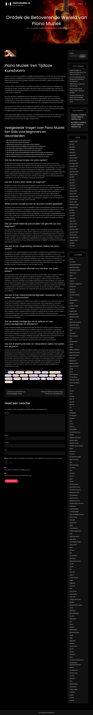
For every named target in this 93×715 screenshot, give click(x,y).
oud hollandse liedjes (75, 542)
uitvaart (72, 667)
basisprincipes (29, 372)
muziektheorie (23, 375)
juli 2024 (72, 210)
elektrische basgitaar (75, 322)
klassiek (72, 434)
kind (71, 421)
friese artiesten (74, 336)
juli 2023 (72, 243)
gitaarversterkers (74, 366)
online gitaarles (74, 528)
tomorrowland (73, 646)
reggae (71, 580)
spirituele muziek (74, 632)
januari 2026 (73, 160)
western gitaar (73, 689)
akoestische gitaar (74, 267)
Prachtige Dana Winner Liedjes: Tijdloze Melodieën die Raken (77, 90)
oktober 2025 (73, 169)
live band (72, 454)
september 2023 (74, 237)
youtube (72, 697)
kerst (71, 410)
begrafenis (72, 292)
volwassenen (73, 686)
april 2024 (72, 218)
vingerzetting (8, 382)
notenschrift (73, 522)
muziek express (74, 484)
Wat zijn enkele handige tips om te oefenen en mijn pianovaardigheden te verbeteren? (29, 154)
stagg (71, 638)
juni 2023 (72, 245)
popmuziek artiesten (75, 561)
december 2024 (74, 196)
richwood (72, 585)
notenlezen (52, 375)
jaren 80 (72, 402)
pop (71, 553)
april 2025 (72, 185)
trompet (72, 651)
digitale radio (73, 311)
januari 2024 (73, 226)
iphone (71, 385)
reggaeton (72, 583)
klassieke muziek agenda (76, 445)
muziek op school (74, 492)
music (71, 478)
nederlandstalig (74, 509)
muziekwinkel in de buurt (77, 503)
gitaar (71, 347)
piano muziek (8, 378)
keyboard (72, 418)
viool (71, 681)
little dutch (73, 451)
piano (71, 547)
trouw (71, 657)
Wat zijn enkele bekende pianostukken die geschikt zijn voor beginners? (26, 146)
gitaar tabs (72, 358)
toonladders (50, 378)
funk (71, 338)
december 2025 (74, 163)
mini (71, 470)
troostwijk (72, 654)
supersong (72, 640)
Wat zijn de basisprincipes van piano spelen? (18, 140)
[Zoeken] (85, 4)
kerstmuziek (73, 415)
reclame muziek (74, 577)
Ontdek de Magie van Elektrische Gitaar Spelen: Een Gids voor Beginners (78, 72)
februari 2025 (73, 191)
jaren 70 (72, 399)
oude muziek (73, 544)
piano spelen (17, 378)
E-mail (7, 442)
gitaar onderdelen (74, 355)
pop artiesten (73, 555)
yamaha (72, 695)
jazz (71, 407)
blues (71, 297)
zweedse (72, 700)
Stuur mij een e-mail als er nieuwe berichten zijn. (18, 475)
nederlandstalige (74, 511)
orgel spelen (73, 539)
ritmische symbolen (34, 378)
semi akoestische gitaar (76, 605)
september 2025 (74, 171)
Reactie (7, 413)
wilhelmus (72, 692)
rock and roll (73, 591)
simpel (71, 607)
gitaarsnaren (73, 360)
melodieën (15, 375)
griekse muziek (74, 374)
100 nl (71, 259)
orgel (71, 533)
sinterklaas (72, 610)
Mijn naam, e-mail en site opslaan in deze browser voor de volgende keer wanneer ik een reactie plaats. (34, 458)
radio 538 (72, 572)
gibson (71, 344)
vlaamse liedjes (74, 684)
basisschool (73, 286)
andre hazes (73, 273)
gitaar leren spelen (75, 352)
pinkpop (72, 550)
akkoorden (11, 372)
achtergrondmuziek (75, 264)
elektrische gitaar (74, 325)
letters (71, 448)
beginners (72, 289)
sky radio (72, 616)
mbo (71, 462)
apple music (73, 278)
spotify (71, 635)
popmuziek (73, 558)
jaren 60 (72, 396)
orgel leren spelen (74, 536)
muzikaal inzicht (33, 375)
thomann (72, 643)
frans (71, 330)
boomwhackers (74, 300)
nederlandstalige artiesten (77, 514)
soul (71, 621)
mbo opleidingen (74, 465)
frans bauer (73, 333)
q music (72, 564)
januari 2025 (73, 193)
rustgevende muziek (75, 599)
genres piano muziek (55, 372)
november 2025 (74, 166)
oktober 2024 (73, 202)
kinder (71, 424)
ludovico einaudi (74, 459)
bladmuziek (37, 372)
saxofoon (72, 602)
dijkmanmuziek (74, 314)
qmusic (72, 566)
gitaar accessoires (74, 349)
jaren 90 (72, 404)
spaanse (72, 627)
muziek (72, 481)
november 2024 (74, 199)
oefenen (59, 375)
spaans (71, 624)
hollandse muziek (74, 380)
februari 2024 (73, 224)
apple (71, 275)
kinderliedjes (73, 429)
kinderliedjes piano (75, 432)
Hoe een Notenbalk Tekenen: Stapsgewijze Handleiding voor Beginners (77, 79)
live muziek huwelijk (75, 456)
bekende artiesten (74, 294)
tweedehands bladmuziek (76, 660)
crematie (72, 308)
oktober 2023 (73, 235)
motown (72, 476)
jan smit (72, 391)
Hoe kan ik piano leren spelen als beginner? (18, 142)
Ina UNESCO (74, 122)
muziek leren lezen (75, 487)
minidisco (72, 473)
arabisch (72, 281)
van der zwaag (73, 673)
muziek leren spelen (75, 489)
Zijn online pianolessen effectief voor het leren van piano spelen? (24, 150)
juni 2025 (72, 180)
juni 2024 (72, 213)
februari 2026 (73, 158)
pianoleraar (25, 378)
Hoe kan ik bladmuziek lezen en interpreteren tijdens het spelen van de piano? (27, 156)
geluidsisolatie (73, 341)
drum (71, 319)
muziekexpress (74, 498)
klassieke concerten (75, 437)
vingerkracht (58, 378)
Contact (80, 4)
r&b (71, 569)
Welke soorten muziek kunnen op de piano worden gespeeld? (23, 144)
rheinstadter (10, 370)
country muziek (74, 305)
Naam (7, 435)
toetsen (43, 378)
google (71, 369)
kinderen (72, 426)
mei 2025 (72, 182)
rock (71, 588)
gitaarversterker (74, 363)
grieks (71, 371)
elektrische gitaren (75, 327)
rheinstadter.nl (21, 3)
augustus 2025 (73, 174)
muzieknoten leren (75, 500)
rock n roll (72, 596)
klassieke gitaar (74, 440)
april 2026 (72, 152)
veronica (72, 675)
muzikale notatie (44, 375)
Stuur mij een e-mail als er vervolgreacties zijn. (17, 470)
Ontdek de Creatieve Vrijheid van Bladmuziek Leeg (78, 117)
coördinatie (45, 372)
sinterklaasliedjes (74, 613)
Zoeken (72, 53)
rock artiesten (73, 594)
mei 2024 (72, 215)
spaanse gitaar (73, 629)
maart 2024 (73, 221)
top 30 (71, 649)
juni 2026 (72, 147)
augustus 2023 (73, 240)
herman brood (73, 377)
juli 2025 (72, 177)
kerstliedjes (73, 413)
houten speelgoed (74, 382)
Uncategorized (36, 370)
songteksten (73, 618)
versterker (72, 678)
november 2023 (74, 232)
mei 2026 (72, 149)
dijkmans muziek (74, 316)
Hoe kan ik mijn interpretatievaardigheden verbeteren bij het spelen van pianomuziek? (30, 152)
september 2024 (74, 204)
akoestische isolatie (75, 270)
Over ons (72, 4)
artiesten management (76, 283)
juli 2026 (72, 144)
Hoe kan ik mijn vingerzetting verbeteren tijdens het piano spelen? (24, 148)
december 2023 (74, 229)
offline (71, 525)
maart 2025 (73, 188)
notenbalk (72, 520)
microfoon (72, 467)
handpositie (8, 375)
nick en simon (73, 517)
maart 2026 (73, 155)
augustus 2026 (73, 141)
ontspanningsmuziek (75, 531)
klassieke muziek (74, 443)
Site (6, 450)
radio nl (72, 574)
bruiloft (72, 303)
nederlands (73, 506)
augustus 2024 (73, 207)
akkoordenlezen (20, 372)
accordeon (72, 262)
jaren (71, 393)
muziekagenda (74, 495)
